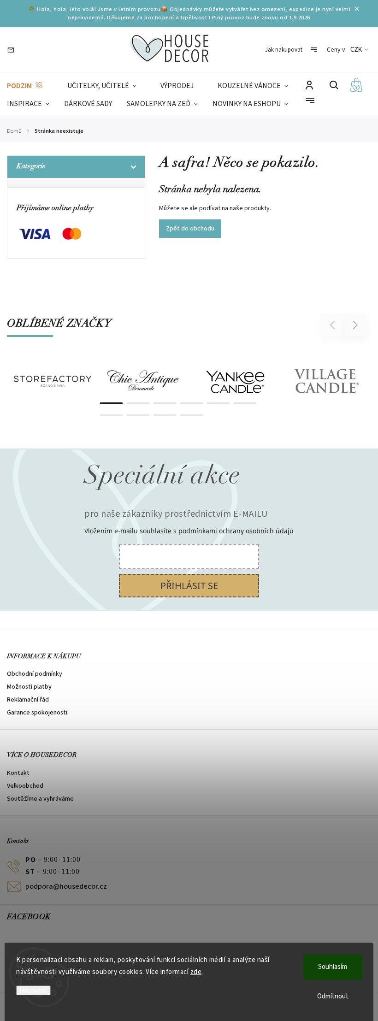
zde (196, 972)
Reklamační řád (28, 699)
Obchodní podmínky (34, 674)
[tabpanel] (52, 381)
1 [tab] (111, 403)
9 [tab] (165, 415)
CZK (356, 49)
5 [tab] (218, 403)
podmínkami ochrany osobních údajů (236, 530)
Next (355, 324)
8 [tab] (138, 415)
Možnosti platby (29, 686)
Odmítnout (332, 996)
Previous (333, 324)
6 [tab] (245, 403)
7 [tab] (111, 415)
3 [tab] (165, 403)
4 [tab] (191, 403)
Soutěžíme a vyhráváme (40, 798)
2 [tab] (138, 403)
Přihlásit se (189, 585)
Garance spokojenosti (37, 712)
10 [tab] (191, 415)
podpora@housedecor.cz (66, 886)
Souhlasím (332, 967)
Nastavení (33, 990)
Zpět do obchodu (190, 228)
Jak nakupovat (283, 50)
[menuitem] (25, 86)
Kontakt (18, 773)
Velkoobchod (25, 786)
